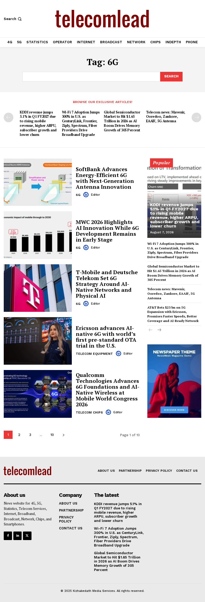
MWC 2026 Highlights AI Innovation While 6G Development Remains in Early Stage (107, 230)
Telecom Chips (89, 412)
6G (78, 195)
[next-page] (196, 117)
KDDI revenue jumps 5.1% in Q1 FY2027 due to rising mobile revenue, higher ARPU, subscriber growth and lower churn (38, 123)
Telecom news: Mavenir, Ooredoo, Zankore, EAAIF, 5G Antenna (165, 117)
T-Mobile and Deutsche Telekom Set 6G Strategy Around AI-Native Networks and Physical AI (107, 284)
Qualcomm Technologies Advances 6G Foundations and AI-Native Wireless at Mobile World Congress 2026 (107, 389)
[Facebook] (8, 536)
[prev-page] (8, 117)
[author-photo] (86, 194)
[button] (13, 19)
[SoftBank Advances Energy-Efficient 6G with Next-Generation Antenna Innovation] (38, 182)
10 (52, 435)
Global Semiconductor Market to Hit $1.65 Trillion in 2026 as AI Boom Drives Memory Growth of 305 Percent (122, 121)
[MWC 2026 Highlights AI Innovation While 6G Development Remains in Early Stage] (38, 235)
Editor (95, 194)
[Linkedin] (17, 536)
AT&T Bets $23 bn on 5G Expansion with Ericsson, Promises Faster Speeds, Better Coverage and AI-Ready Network (173, 314)
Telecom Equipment (94, 354)
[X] (27, 536)
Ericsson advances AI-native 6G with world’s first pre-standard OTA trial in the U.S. (106, 336)
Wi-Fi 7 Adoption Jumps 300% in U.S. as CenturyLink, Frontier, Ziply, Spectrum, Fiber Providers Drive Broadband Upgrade (81, 123)
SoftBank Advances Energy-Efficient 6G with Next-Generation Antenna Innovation (105, 178)
